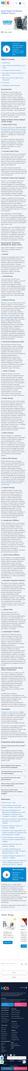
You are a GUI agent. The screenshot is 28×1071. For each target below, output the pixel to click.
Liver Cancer (3, 1037)
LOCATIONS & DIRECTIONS (15, 1045)
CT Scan (2, 1049)
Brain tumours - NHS (8, 802)
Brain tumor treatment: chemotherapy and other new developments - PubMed (14, 821)
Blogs (14, 977)
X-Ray (2, 1046)
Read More (7, 942)
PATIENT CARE (13, 1021)
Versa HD (2, 1051)
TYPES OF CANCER (4, 1025)
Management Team (15, 1039)
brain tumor (11, 127)
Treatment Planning (15, 1025)
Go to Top (22, 987)
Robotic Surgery (4, 1018)
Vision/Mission (14, 1034)
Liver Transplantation (5, 1020)
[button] (2, 963)
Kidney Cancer (4, 1038)
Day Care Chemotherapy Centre (17, 1018)
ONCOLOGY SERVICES (5, 1010)
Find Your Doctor (14, 1023)
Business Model (14, 1036)
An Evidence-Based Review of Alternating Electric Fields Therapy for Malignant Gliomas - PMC (14, 851)
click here (12, 907)
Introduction (6, 63)
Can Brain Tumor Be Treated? (11, 70)
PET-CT (2, 1044)
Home (14, 972)
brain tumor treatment (8, 315)
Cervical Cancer (4, 1035)
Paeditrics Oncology (5, 1014)
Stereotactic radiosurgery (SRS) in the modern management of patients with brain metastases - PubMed (14, 833)
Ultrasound (3, 1047)
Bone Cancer (3, 1031)
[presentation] (22, 964)
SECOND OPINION (14, 1044)
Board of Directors (14, 1037)
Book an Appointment (15, 1016)
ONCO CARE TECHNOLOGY (5, 1041)
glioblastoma (5, 484)
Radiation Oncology (5, 1012)
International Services (15, 1010)
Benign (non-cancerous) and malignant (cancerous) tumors (13, 130)
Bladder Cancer (4, 1033)
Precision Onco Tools (15, 1014)
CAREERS (12, 1047)
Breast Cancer (3, 1027)
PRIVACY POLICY (4, 1059)
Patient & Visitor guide (15, 1012)
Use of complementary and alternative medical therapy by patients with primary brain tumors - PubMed (14, 862)
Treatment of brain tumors (9, 712)
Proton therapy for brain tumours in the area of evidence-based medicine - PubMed (14, 839)
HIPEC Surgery (3, 1050)
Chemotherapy (5, 279)
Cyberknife (3, 1043)
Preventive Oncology (5, 1016)
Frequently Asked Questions (11, 85)
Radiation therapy (6, 303)
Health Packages (14, 1027)
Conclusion (5, 83)
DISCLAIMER (3, 1061)
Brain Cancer (3, 1029)
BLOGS (12, 1048)
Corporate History (14, 1032)
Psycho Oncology (4, 1022)
